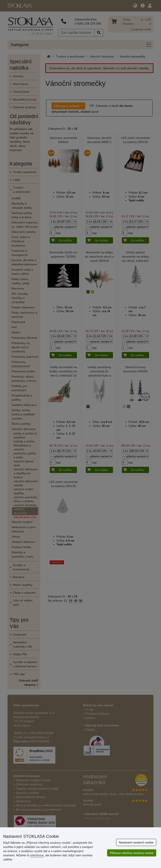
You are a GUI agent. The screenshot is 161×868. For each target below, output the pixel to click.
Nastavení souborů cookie (136, 842)
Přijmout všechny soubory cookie (131, 853)
